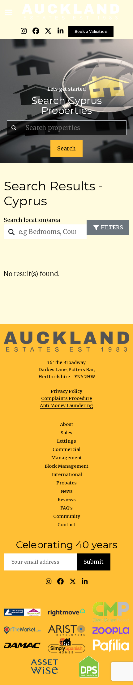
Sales (66, 433)
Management (66, 458)
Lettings (66, 441)
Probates (66, 483)
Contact (66, 524)
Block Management (66, 466)
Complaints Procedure (66, 398)
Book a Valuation (91, 31)
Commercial (66, 449)
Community (66, 516)
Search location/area (32, 220)
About (66, 424)
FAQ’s (66, 508)
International (66, 474)
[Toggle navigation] (9, 12)
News (67, 491)
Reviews (67, 499)
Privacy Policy (66, 391)
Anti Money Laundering (66, 405)
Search (66, 148)
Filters (112, 227)
